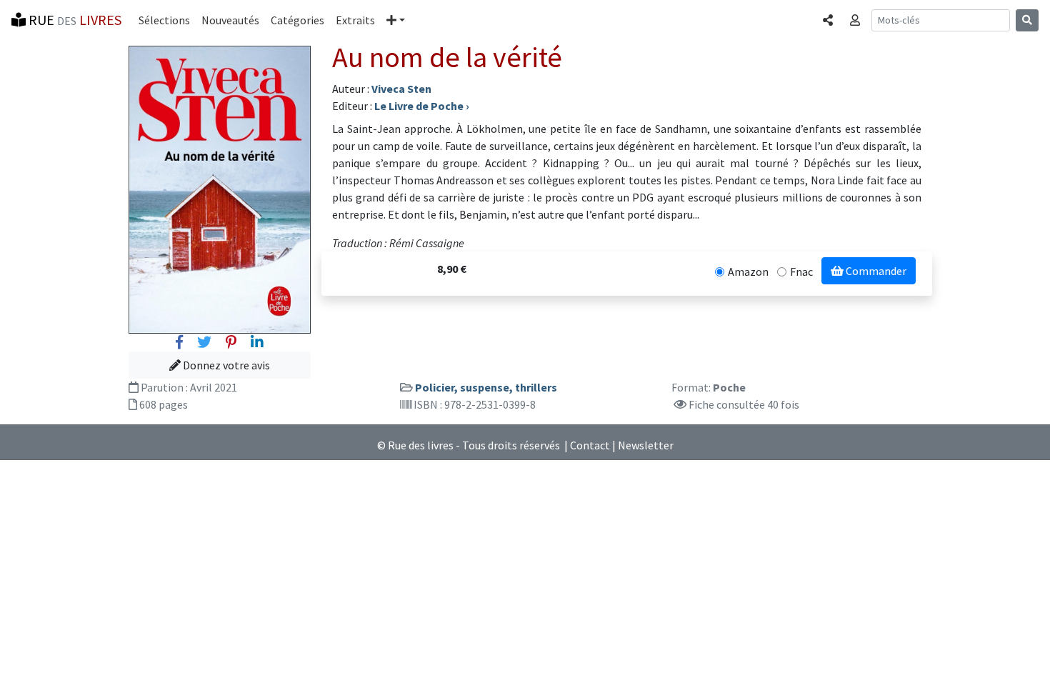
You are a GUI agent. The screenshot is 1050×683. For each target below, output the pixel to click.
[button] (396, 20)
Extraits (355, 20)
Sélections (164, 20)
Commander (875, 271)
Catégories (297, 20)
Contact (590, 445)
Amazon (748, 271)
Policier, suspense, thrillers (486, 387)
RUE (73, 20)
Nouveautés (230, 20)
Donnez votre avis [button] (225, 365)
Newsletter (646, 445)
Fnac (801, 271)
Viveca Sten (401, 88)
